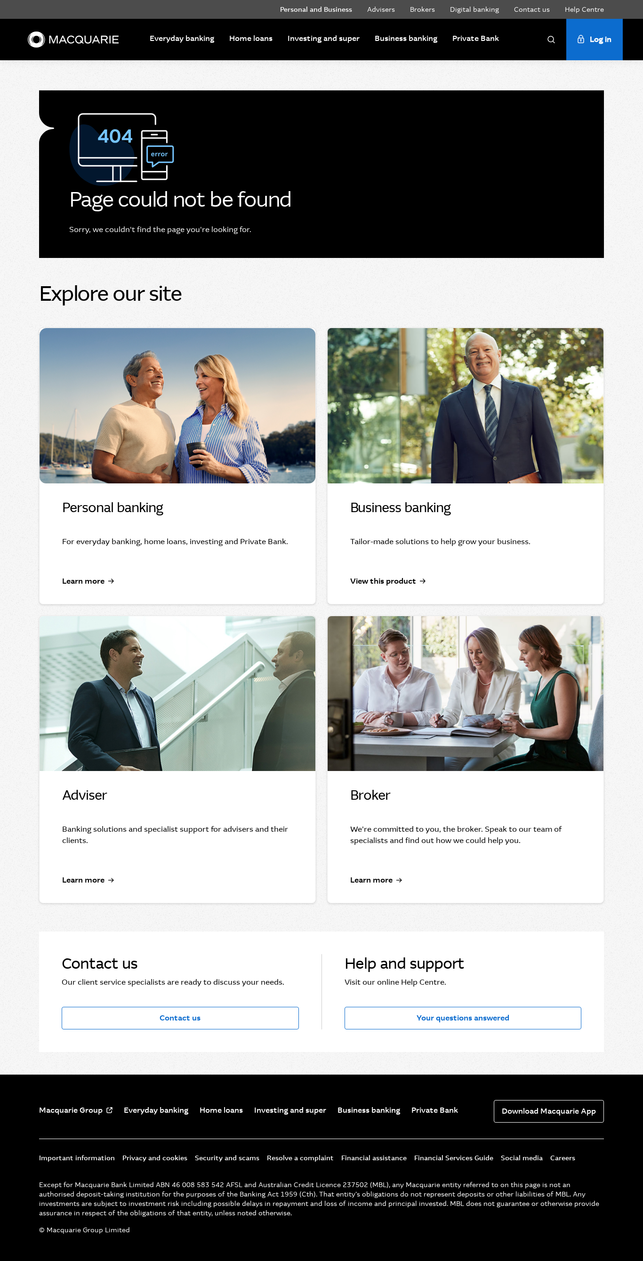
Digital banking (474, 9)
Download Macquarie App (549, 1111)
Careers (562, 1158)
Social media (522, 1158)
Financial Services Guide (453, 1158)
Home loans (251, 38)
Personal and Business (316, 9)
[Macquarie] (73, 39)
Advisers (381, 9)
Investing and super (324, 38)
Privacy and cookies (154, 1158)
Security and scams (227, 1158)
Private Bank (475, 38)
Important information (77, 1158)
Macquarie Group (71, 1110)
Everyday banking (182, 38)
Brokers (422, 9)
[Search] (551, 39)
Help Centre (584, 9)
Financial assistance (374, 1158)
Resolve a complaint (300, 1158)
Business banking (406, 38)
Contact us (532, 9)
